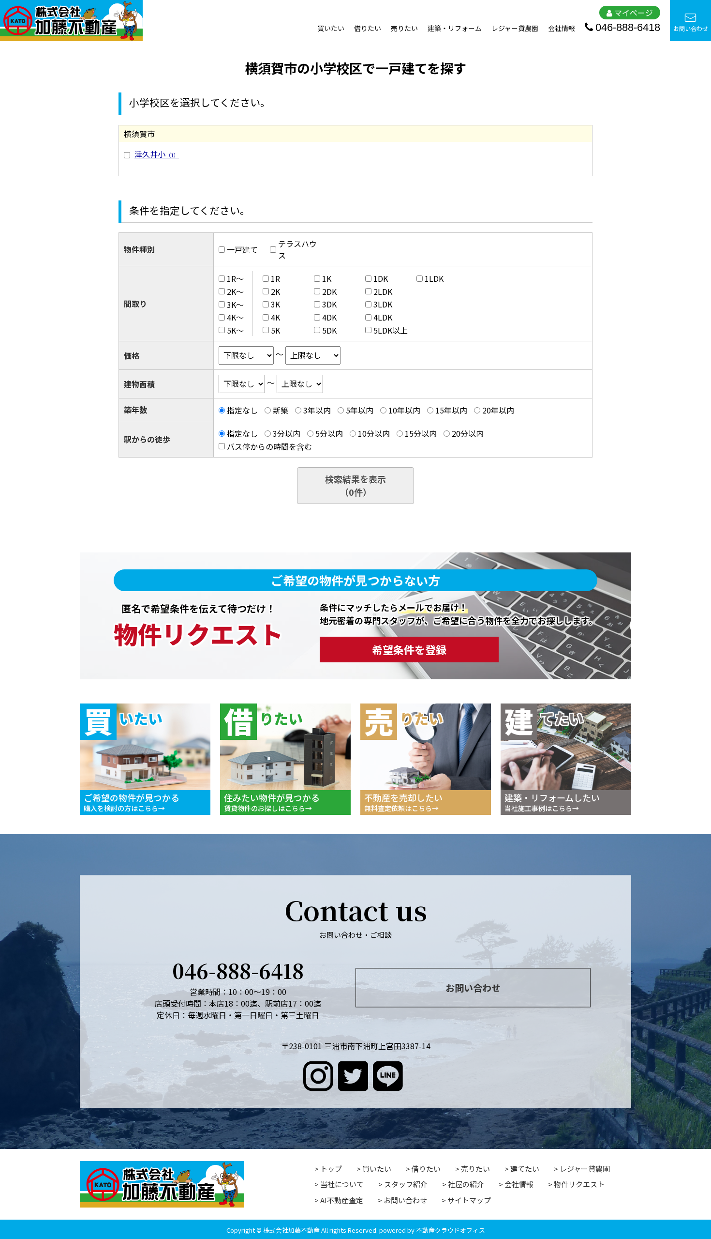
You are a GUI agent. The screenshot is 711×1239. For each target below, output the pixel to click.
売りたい (404, 28)
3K (275, 304)
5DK (329, 330)
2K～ (235, 291)
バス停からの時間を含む (269, 446)
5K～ (235, 330)
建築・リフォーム (455, 28)
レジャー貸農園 (514, 28)
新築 (280, 410)
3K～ (235, 304)
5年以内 (359, 410)
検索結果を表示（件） (355, 485)
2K (275, 291)
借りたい (367, 28)
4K (275, 317)
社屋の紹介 (466, 1184)
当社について (342, 1184)
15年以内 (451, 410)
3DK (329, 304)
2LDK (382, 291)
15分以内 (421, 433)
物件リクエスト (579, 1184)
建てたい (524, 1168)
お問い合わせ (690, 28)
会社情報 (561, 28)
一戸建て (242, 249)
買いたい (330, 28)
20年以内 (498, 410)
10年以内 (404, 410)
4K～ (235, 317)
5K (275, 330)
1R (275, 278)
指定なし (242, 410)
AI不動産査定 (341, 1200)
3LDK (382, 304)
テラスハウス (297, 249)
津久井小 (156, 154)
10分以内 (374, 433)
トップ (331, 1168)
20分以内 (468, 433)
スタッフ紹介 (406, 1184)
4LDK (382, 317)
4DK (329, 317)
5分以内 (329, 433)
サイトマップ (469, 1200)
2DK (329, 291)
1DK (380, 278)
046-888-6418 (627, 27)
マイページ (633, 12)
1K (326, 278)
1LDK (434, 278)
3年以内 (317, 410)
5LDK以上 (390, 330)
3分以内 (286, 433)
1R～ (235, 278)
